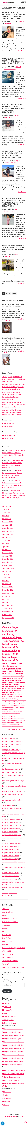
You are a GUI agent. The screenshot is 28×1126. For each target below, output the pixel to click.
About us (5, 909)
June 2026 (6, 512)
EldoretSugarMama (12, 727)
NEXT (14, 293)
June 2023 (6, 596)
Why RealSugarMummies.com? (13, 967)
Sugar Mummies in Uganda (14, 1035)
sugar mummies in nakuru (10, 696)
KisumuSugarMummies (14, 724)
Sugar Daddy (8, 426)
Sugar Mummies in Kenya (13, 1029)
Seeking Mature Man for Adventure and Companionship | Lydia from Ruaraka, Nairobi (14, 61)
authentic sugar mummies (11, 741)
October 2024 (7, 565)
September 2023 (8, 593)
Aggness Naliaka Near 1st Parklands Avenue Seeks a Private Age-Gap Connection (12, 412)
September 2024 (8, 568)
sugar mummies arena (10, 822)
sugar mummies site (9, 846)
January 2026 (7, 525)
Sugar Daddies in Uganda (13, 1038)
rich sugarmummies (15, 673)
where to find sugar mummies (12, 887)
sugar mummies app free (11, 819)
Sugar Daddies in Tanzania (13, 1058)
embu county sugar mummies (12, 763)
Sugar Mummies (8, 805)
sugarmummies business (11, 852)
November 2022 (8, 612)
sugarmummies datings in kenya (13, 862)
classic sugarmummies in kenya (13, 753)
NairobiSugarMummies (17, 701)
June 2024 (6, 577)
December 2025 (8, 528)
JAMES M (7, 321)
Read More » (22, 51)
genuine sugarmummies (13, 676)
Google (6, 1105)
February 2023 (7, 605)
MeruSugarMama (7, 726)
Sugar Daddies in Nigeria (13, 1064)
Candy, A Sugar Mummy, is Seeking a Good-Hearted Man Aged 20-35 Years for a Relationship (13, 108)
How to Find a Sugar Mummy (14, 1070)
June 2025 (6, 540)
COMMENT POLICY (9, 918)
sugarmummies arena (10, 849)
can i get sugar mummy (10, 750)
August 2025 (6, 537)
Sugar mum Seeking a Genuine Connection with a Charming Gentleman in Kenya (12, 155)
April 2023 (5, 602)
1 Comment (7, 23)
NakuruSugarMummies (13, 720)
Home (6, 1003)
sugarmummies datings (10, 859)
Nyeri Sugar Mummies (10, 705)
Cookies (5, 928)
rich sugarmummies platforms (12, 800)
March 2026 (6, 519)
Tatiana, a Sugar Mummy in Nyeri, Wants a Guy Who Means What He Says (13, 379)
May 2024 (5, 581)
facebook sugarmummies (11, 769)
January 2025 (7, 556)
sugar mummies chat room (11, 825)
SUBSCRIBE (6, 951)
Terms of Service (10, 1023)
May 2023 (5, 599)
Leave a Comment (9, 69)
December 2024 (8, 559)
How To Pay (6, 938)
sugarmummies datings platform (13, 867)
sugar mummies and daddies (12, 808)
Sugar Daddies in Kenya (12, 1032)
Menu (23, 2)
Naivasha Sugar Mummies (10, 709)
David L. (6, 353)
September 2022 (8, 618)
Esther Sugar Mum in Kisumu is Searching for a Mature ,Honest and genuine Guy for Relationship (13, 202)
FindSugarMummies (19, 729)
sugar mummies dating (10, 832)
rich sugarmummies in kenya (12, 794)
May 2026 (5, 516)
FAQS (4, 931)
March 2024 (6, 584)
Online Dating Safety (11, 1080)
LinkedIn (7, 1101)
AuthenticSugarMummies (8, 703)
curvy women (8, 680)
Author (4, 915)
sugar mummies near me (11, 843)
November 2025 (8, 531)
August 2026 (6, 506)
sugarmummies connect (10, 856)
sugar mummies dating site (11, 835)
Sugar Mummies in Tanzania (14, 1055)
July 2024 (5, 574)
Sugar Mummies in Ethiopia (14, 1042)
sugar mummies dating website (13, 838)
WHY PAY (5, 964)
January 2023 (7, 608)
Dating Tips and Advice (12, 1077)
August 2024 (6, 571)
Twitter (6, 1095)
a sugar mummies (8, 738)
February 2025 (7, 553)
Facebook (7, 1092)
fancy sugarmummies (10, 772)
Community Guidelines (10, 922)
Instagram (7, 1098)
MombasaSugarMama (10, 722)
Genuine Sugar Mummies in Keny (11, 691)
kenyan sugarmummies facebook (14, 786)
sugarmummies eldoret (10, 873)
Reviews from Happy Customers (13, 948)
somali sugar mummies (10, 707)
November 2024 (8, 562)
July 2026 (5, 509)
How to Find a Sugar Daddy (14, 1074)
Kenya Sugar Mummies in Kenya (12, 693)
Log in (21, 1116)
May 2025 (5, 543)
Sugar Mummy (8, 423)
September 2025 (8, 534)
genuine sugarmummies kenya (13, 781)
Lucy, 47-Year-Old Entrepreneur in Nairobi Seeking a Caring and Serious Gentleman (13, 15)
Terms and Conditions (10, 961)
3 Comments (8, 117)
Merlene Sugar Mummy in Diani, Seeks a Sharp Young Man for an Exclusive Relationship (13, 387)
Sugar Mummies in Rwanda (14, 1048)
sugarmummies (13, 668)
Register (5, 944)
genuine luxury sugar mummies (13, 775)
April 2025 (5, 547)
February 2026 (7, 522)
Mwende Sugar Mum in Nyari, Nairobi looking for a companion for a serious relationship (13, 404)
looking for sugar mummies (11, 791)
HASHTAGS (6, 935)
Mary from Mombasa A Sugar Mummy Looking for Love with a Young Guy (13, 248)
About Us (7, 1007)
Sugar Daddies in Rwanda (13, 1051)
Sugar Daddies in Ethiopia (13, 1045)
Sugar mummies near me (12, 678)
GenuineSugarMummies (10, 700)
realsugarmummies (11, 1116)
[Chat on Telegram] (2, 1123)
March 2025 (6, 550)
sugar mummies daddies (11, 828)
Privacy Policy (7, 941)
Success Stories (10, 1016)
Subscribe (7, 991)
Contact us (6, 925)
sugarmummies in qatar (10, 876)
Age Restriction (7, 912)
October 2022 (7, 615)
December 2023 (8, 590)
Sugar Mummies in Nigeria (13, 1061)
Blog (5, 1013)
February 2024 (7, 587)
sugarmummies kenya (10, 879)
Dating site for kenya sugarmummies (10, 685)
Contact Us (8, 1010)
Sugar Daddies (7, 954)
